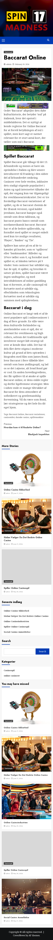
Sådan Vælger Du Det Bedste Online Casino (23, 539)
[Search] (48, 40)
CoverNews (19, 935)
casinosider (9, 417)
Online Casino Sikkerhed (17, 489)
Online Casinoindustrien (16, 621)
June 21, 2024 (18, 493)
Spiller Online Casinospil (16, 588)
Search (6, 641)
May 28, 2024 (18, 592)
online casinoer (12, 675)
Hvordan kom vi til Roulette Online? (22, 425)
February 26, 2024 (22, 64)
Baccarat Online (16, 414)
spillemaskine (36, 417)
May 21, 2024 (17, 921)
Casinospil (8, 52)
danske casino (22, 417)
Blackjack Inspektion (38, 432)
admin (8, 64)
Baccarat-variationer (35, 414)
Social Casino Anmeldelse (17, 632)
